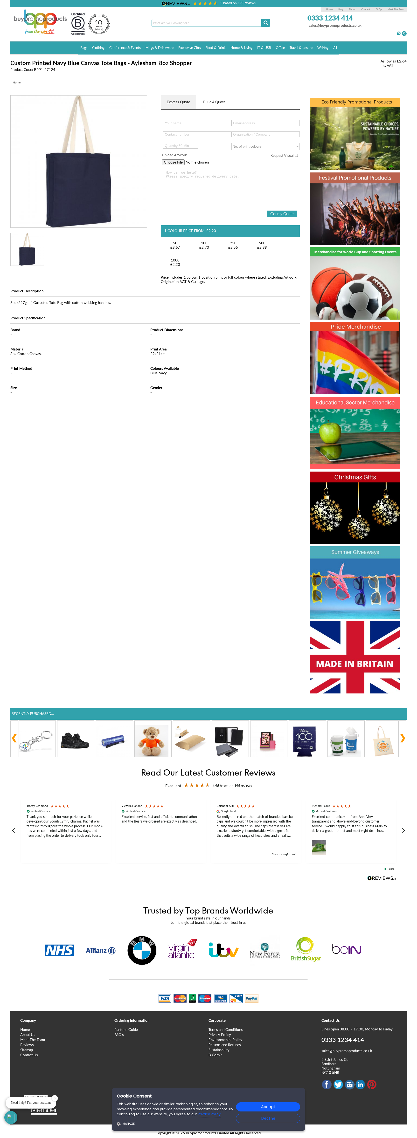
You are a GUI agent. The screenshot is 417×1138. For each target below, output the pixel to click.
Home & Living (241, 48)
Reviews (27, 1045)
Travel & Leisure (301, 48)
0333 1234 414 (330, 18)
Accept (268, 1107)
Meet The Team (396, 9)
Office (280, 48)
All (335, 48)
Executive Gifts (189, 48)
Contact (365, 9)
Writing (322, 48)
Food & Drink (216, 48)
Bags (83, 48)
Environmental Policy (225, 1040)
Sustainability (218, 1050)
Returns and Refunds (224, 1045)
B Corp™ (215, 1055)
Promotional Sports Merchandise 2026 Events (349, 263)
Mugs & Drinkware (160, 48)
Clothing (98, 48)
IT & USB (264, 48)
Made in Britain (341, 628)
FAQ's (379, 9)
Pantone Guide (126, 1030)
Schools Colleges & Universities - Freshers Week (354, 413)
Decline (268, 1118)
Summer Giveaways (351, 554)
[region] (208, 831)
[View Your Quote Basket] (399, 33)
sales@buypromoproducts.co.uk (335, 25)
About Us (27, 1035)
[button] (14, 830)
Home (329, 9)
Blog (340, 9)
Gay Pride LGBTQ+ (349, 329)
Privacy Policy (219, 1035)
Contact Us (29, 1055)
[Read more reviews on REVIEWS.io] (381, 878)
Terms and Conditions (225, 1030)
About (352, 9)
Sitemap (26, 1050)
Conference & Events (125, 48)
